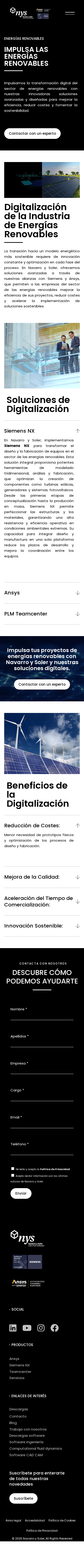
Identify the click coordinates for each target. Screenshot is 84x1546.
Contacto (18, 1416)
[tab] (42, 428)
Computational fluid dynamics (35, 1448)
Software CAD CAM (26, 1454)
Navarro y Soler (33, 1538)
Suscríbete (23, 1498)
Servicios (16, 1377)
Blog (13, 1422)
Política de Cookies (62, 1520)
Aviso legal (13, 1520)
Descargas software (27, 1435)
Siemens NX (19, 1365)
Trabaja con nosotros (28, 1429)
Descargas (18, 1409)
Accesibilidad (35, 1520)
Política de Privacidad (55, 1169)
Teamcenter (20, 1371)
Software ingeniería (26, 1442)
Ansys (14, 1358)
